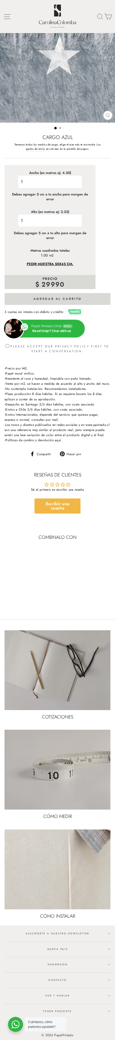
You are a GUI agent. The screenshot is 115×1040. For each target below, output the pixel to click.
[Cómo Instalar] (57, 869)
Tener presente (57, 1011)
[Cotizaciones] (57, 670)
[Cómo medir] (57, 770)
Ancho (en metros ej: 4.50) (50, 172)
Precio (50, 278)
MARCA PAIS (57, 949)
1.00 (44, 255)
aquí (58, 440)
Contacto (57, 980)
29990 (53, 284)
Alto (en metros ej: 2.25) (50, 211)
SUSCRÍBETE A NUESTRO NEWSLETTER (57, 933)
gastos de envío (35, 149)
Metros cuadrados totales (50, 250)
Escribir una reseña (58, 506)
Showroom (57, 964)
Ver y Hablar (57, 995)
